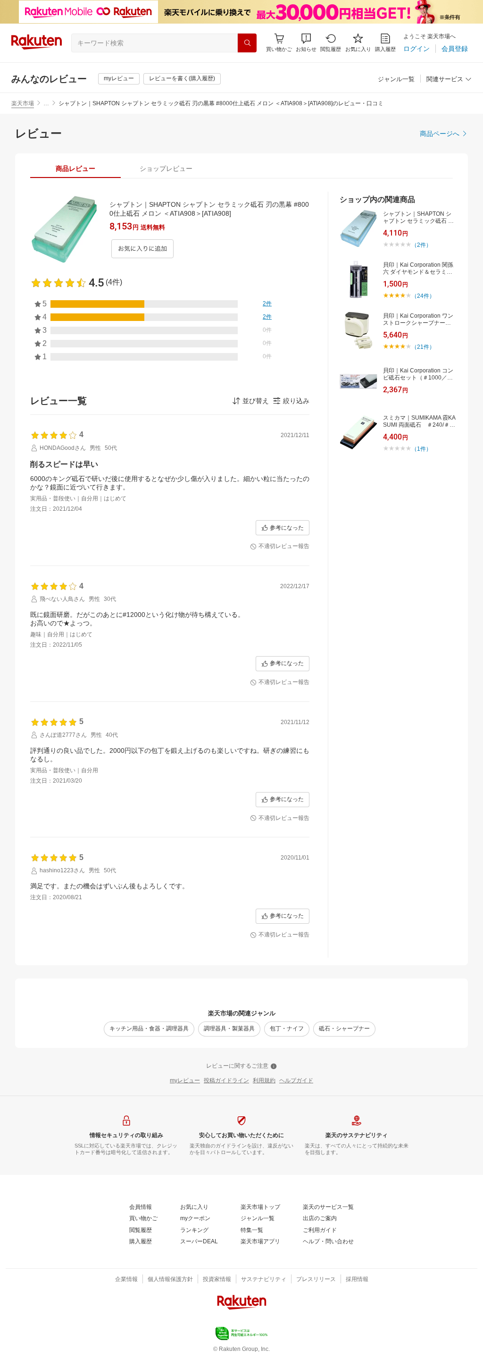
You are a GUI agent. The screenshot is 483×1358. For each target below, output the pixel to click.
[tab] (75, 168)
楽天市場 (22, 103)
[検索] (247, 43)
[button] (306, 42)
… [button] (46, 103)
